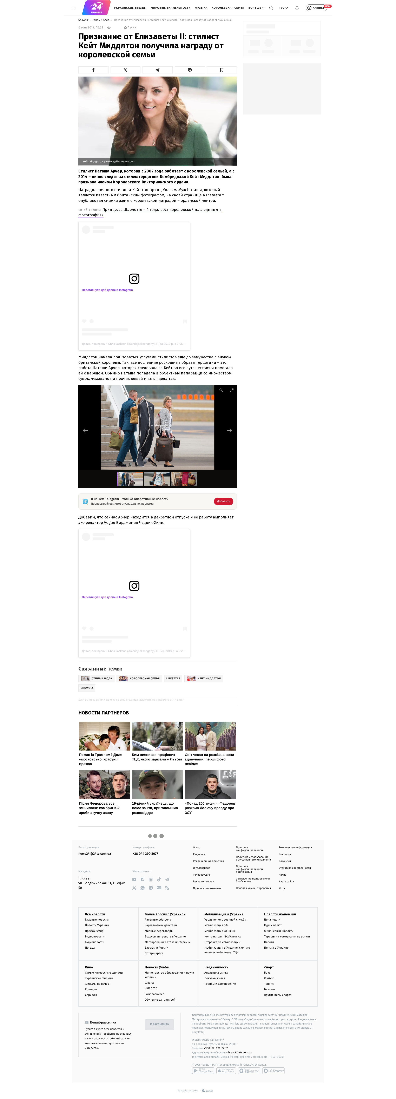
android (203, 1070)
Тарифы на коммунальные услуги (287, 936)
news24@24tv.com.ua (94, 854)
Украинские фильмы (99, 978)
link (134, 879)
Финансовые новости (278, 931)
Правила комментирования (253, 888)
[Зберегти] (222, 70)
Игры (282, 888)
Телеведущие (201, 875)
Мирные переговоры (159, 931)
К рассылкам (160, 1024)
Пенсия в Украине (276, 947)
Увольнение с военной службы (225, 919)
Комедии (91, 989)
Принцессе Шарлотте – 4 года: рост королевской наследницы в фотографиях (150, 212)
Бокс (267, 972)
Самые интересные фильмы (104, 972)
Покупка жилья (214, 978)
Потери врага (154, 953)
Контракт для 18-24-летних (222, 936)
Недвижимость (216, 967)
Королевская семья (228, 7)
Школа (149, 982)
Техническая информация (295, 847)
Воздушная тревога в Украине (165, 936)
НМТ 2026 (151, 988)
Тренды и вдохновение (220, 984)
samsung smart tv (273, 1070)
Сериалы (91, 995)
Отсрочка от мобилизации (222, 942)
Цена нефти (272, 919)
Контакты (285, 854)
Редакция (199, 854)
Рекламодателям (203, 881)
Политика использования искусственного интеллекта (253, 858)
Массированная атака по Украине (168, 942)
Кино (89, 967)
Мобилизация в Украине (224, 914)
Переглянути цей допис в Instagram (107, 290)
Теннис (269, 984)
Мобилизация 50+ (216, 925)
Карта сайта (286, 881)
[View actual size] (221, 390)
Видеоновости (95, 936)
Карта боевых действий (161, 925)
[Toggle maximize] (231, 390)
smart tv (249, 1070)
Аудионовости (94, 942)
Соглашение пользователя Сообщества (253, 880)
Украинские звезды (130, 7)
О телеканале (201, 868)
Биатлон (270, 989)
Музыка (201, 7)
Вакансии (285, 861)
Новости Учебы (157, 967)
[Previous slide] (85, 430)
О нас (196, 847)
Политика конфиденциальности (250, 849)
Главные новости (97, 919)
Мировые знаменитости (171, 7)
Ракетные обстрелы (158, 919)
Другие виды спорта (278, 995)
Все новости (95, 914)
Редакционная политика (208, 861)
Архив (282, 875)
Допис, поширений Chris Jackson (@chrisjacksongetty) (118, 343)
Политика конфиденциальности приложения (250, 869)
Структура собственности (295, 868)
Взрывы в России (156, 947)
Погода (90, 947)
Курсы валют (273, 925)
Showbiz (83, 20)
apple (226, 1070)
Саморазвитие (154, 994)
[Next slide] (229, 430)
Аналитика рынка (216, 972)
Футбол (269, 978)
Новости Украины (97, 925)
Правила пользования (207, 888)
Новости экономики (280, 914)
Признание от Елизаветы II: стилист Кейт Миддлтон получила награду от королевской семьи (172, 20)
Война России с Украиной (165, 914)
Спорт (269, 967)
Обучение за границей (160, 999)
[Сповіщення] (297, 8)
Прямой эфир (94, 931)
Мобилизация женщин (219, 931)
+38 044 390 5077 (145, 854)
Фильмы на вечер (97, 984)
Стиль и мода (101, 20)
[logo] (96, 7)
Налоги (269, 942)
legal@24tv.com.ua (240, 1052)
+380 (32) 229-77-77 (216, 1048)
